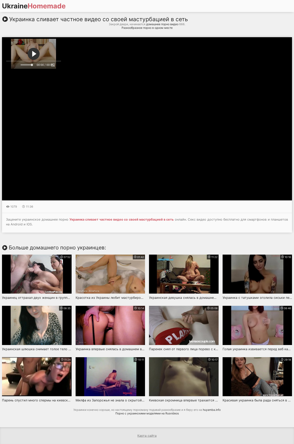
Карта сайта (147, 436)
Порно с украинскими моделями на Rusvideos (147, 413)
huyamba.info (212, 409)
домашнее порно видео (162, 24)
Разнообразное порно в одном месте (147, 27)
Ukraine (34, 6)
